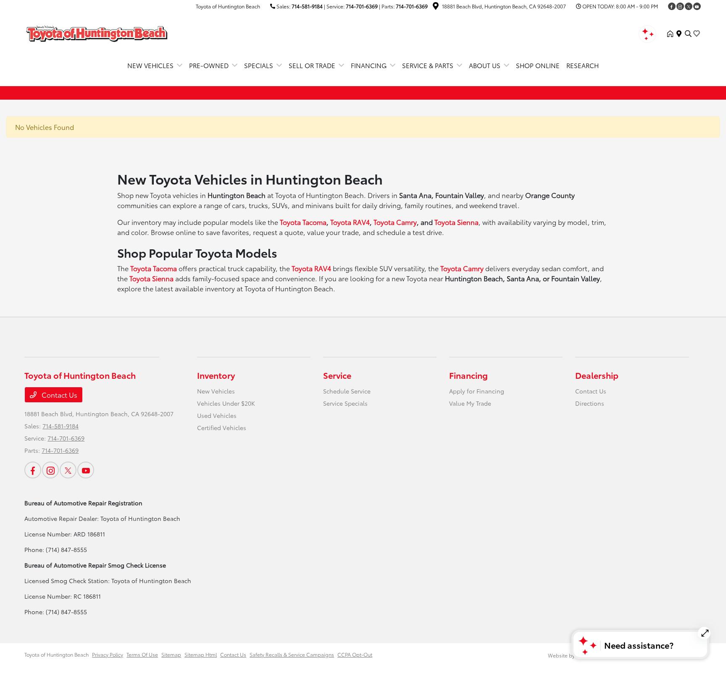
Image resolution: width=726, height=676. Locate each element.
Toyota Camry (395, 222)
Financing (468, 375)
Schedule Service (347, 391)
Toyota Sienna (456, 222)
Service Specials (345, 403)
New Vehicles (216, 391)
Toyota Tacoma (303, 222)
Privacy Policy (107, 654)
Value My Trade (470, 403)
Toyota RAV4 (350, 222)
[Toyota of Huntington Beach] (96, 32)
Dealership (596, 375)
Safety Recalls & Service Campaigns (292, 654)
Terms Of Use (142, 654)
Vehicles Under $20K (226, 403)
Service (337, 375)
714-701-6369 (362, 6)
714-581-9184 (307, 6)
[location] (436, 7)
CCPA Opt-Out (354, 654)
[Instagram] (680, 6)
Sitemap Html (200, 654)
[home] (671, 34)
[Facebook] (672, 6)
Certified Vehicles (221, 427)
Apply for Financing (476, 391)
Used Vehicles (217, 415)
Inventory (216, 375)
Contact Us (58, 394)
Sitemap (171, 654)
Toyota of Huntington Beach (56, 654)
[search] (688, 34)
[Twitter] (688, 6)
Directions (589, 403)
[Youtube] (697, 6)
